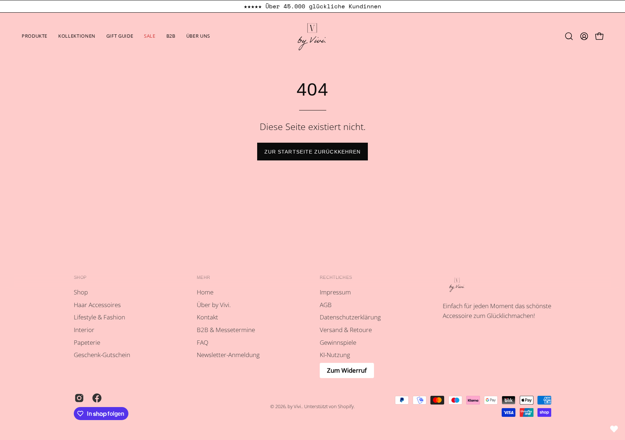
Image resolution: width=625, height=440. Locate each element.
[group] (312, 6)
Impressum (335, 292)
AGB (326, 305)
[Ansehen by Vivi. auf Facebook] (96, 398)
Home (205, 292)
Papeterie (87, 342)
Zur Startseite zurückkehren (312, 152)
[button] (77, 36)
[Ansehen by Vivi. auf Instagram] (78, 398)
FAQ (202, 342)
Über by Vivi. (214, 305)
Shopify (346, 406)
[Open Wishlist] (614, 429)
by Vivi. (295, 406)
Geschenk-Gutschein (102, 355)
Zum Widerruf (347, 370)
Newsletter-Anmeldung (228, 355)
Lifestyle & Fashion (99, 317)
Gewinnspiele (338, 342)
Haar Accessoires (97, 305)
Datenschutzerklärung (350, 317)
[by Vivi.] (312, 36)
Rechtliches (336, 277)
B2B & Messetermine (226, 330)
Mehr (203, 277)
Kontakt (207, 317)
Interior (84, 330)
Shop (80, 277)
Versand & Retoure (346, 330)
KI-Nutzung (335, 355)
